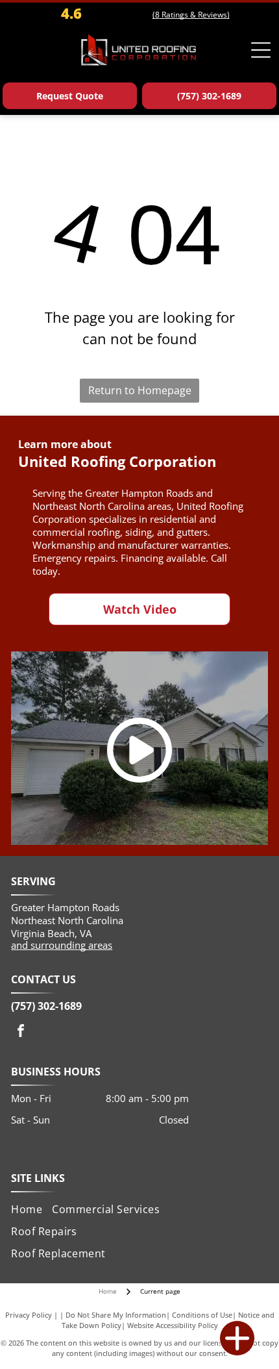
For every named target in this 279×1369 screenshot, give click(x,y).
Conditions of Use (202, 1315)
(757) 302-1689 (46, 1006)
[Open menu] (261, 50)
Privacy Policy (28, 1315)
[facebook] (20, 1032)
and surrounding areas (61, 944)
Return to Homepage (139, 390)
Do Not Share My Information (116, 1315)
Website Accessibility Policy (172, 1325)
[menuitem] (31, 1209)
